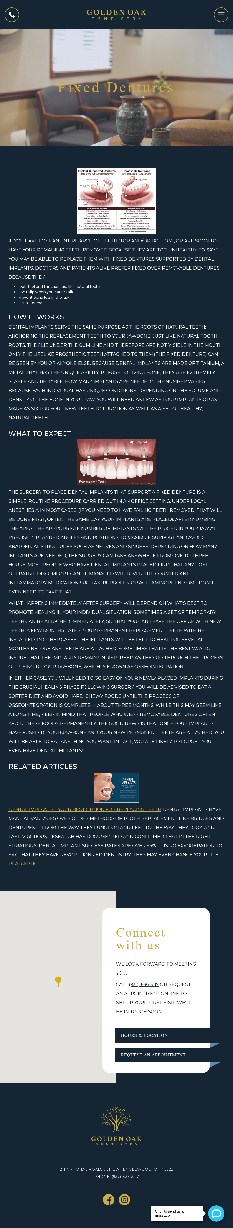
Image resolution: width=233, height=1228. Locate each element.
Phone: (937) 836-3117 (116, 1176)
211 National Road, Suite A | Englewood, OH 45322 (116, 1169)
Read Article (25, 864)
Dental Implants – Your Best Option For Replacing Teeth (84, 809)
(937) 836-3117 (144, 984)
